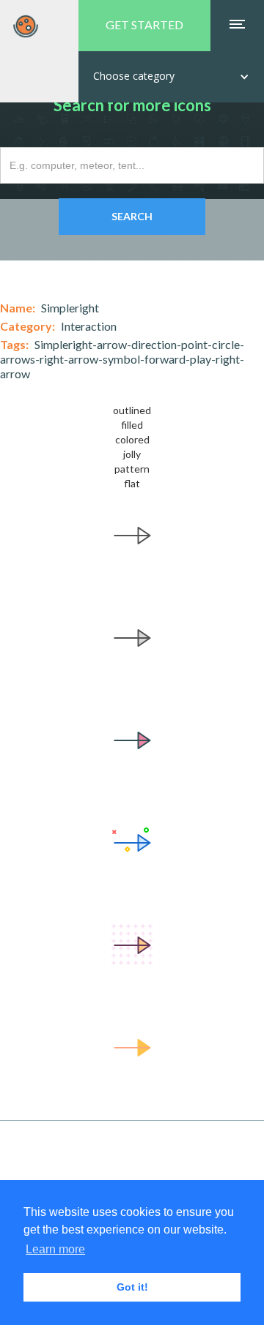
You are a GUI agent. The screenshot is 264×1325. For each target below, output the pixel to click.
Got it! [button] (132, 1287)
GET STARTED (144, 24)
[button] (171, 76)
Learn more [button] (55, 1249)
